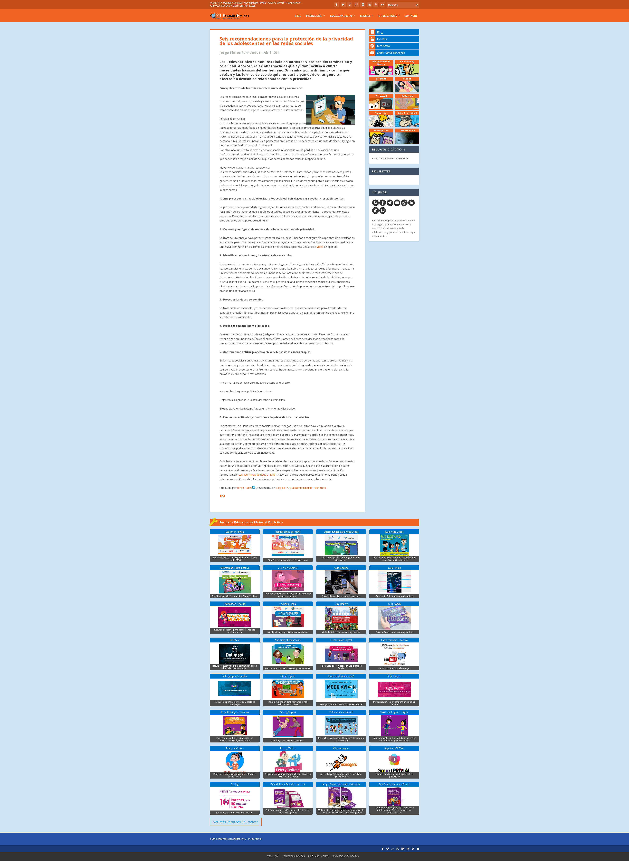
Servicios (365, 15)
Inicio (298, 15)
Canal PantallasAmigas (391, 53)
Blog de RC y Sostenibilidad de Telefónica (301, 488)
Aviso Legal (273, 855)
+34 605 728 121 (254, 838)
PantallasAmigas (381, 220)
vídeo (320, 247)
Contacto (411, 15)
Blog (380, 32)
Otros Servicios (387, 15)
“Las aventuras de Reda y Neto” (257, 474)
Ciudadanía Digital (341, 15)
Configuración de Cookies (345, 855)
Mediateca (383, 46)
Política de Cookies (318, 855)
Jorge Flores (245, 488)
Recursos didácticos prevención (390, 158)
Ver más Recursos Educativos (235, 822)
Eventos (382, 39)
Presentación (314, 15)
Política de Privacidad (293, 855)
